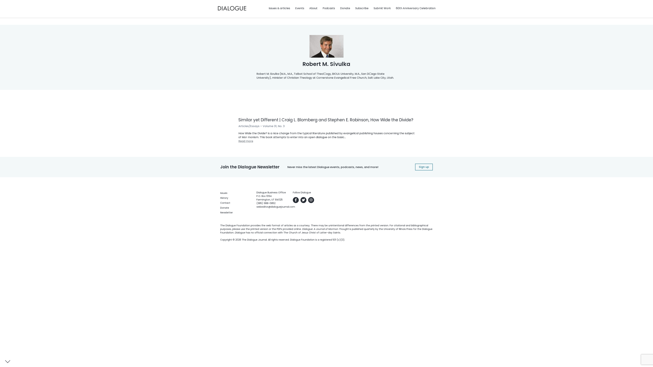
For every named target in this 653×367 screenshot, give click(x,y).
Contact (225, 203)
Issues (223, 193)
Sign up (424, 167)
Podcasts (329, 8)
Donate (345, 8)
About (313, 8)
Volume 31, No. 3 (274, 126)
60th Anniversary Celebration (416, 8)
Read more (245, 141)
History (224, 198)
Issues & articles (279, 8)
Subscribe (362, 8)
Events (299, 8)
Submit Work (382, 8)
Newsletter (226, 212)
